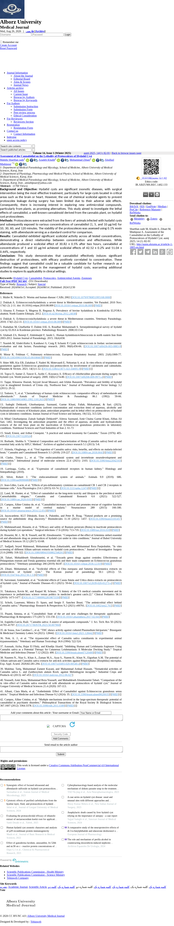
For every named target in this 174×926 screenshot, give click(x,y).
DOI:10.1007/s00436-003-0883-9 (102, 346)
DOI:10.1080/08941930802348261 (44, 552)
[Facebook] (133, 252)
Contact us (12, 130)
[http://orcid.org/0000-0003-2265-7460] (93, 161)
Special (42, 284)
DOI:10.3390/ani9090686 (15, 480)
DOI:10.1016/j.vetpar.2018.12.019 (83, 563)
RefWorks (135, 212)
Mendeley (139, 218)
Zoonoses (86, 278)
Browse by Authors (24, 97)
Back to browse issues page (126, 153)
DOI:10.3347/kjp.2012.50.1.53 (17, 574)
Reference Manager (150, 209)
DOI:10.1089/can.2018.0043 (87, 452)
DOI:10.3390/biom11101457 (105, 518)
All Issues (19, 91)
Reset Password (8, 48)
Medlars (162, 206)
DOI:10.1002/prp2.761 (99, 605)
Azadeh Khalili (47, 159)
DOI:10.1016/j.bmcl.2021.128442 (74, 633)
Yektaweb (36, 921)
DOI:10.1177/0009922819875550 (41, 597)
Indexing (11, 137)
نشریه (3, 887)
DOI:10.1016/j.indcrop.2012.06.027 (52, 675)
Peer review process (24, 112)
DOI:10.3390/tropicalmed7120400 (74, 652)
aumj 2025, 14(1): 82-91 (97, 153)
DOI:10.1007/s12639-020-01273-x (92, 583)
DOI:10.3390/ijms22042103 (105, 460)
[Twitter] (140, 252)
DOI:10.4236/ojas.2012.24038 (59, 313)
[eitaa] (170, 252)
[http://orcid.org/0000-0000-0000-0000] (27, 161)
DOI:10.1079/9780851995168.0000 (91, 297)
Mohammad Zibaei (80, 159)
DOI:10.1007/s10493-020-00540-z (60, 663)
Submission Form (23, 109)
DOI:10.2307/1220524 (18, 436)
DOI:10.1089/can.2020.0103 (16, 499)
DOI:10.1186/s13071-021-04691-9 (61, 368)
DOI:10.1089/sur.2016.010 (95, 530)
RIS (142, 206)
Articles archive (15, 88)
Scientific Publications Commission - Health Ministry (35, 871)
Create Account (8, 45)
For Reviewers (15, 118)
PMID (97, 305)
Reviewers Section (24, 121)
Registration (13, 124)
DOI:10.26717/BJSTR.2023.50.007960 (38, 625)
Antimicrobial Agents (68, 278)
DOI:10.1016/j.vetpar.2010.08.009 (73, 305)
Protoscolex (49, 278)
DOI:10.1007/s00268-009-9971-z (84, 376)
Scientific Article (38, 887)
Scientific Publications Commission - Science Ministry (36, 874)
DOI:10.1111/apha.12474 (74, 488)
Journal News (21, 85)
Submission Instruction (26, 106)
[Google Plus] (162, 252)
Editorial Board (22, 78)
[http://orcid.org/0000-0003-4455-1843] (58, 161)
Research (22, 284)
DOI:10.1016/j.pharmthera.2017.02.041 (78, 616)
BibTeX (134, 206)
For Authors (13, 103)
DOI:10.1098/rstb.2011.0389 (49, 705)
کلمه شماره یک (157, 887)
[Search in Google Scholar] (31, 161)
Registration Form (23, 127)
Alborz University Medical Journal (46, 915)
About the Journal (23, 75)
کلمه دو (52, 887)
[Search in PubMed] (35, 161)
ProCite (134, 209)
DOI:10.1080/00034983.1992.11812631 (23, 399)
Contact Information (24, 134)
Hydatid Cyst (20, 278)
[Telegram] (148, 252)
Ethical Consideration (25, 115)
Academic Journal (18, 887)
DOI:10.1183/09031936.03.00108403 (21, 357)
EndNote (151, 206)
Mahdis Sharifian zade (12, 159)
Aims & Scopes (22, 81)
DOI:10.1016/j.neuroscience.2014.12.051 (23, 510)
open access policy (17, 140)
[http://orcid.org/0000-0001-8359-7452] (16, 165)
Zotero (153, 218)
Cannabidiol (35, 278)
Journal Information (17, 72)
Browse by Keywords (25, 100)
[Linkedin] (155, 252)
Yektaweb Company (18, 877)
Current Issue (21, 94)
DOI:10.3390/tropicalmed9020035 (90, 694)
